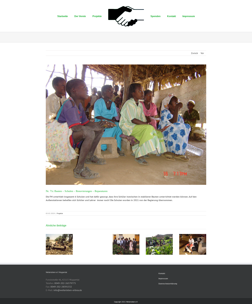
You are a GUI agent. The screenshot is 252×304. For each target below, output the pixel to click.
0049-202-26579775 (65, 283)
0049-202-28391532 (61, 286)
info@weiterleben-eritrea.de (68, 290)
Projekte (60, 213)
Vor (202, 53)
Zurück (194, 53)
